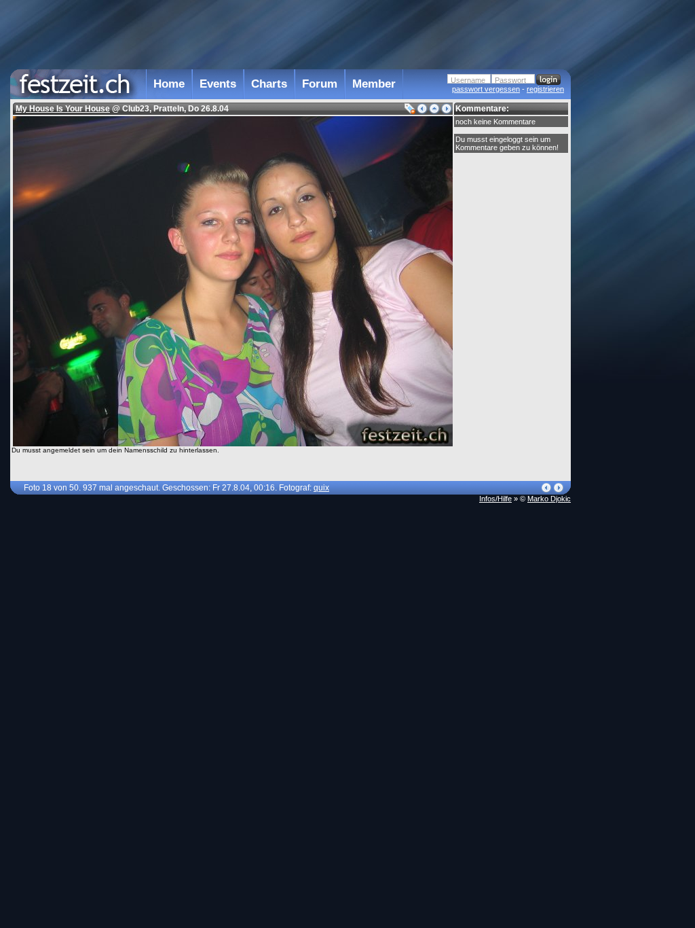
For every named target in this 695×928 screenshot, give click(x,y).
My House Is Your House (63, 108)
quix (321, 488)
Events (218, 83)
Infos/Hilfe (495, 499)
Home (169, 83)
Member (374, 83)
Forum (319, 83)
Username (468, 80)
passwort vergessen (486, 89)
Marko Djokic (549, 499)
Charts (269, 83)
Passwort (510, 80)
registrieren (545, 89)
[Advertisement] (630, 274)
